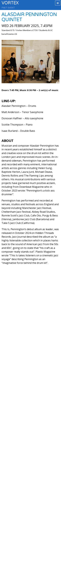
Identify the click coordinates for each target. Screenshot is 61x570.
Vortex (10, 3)
